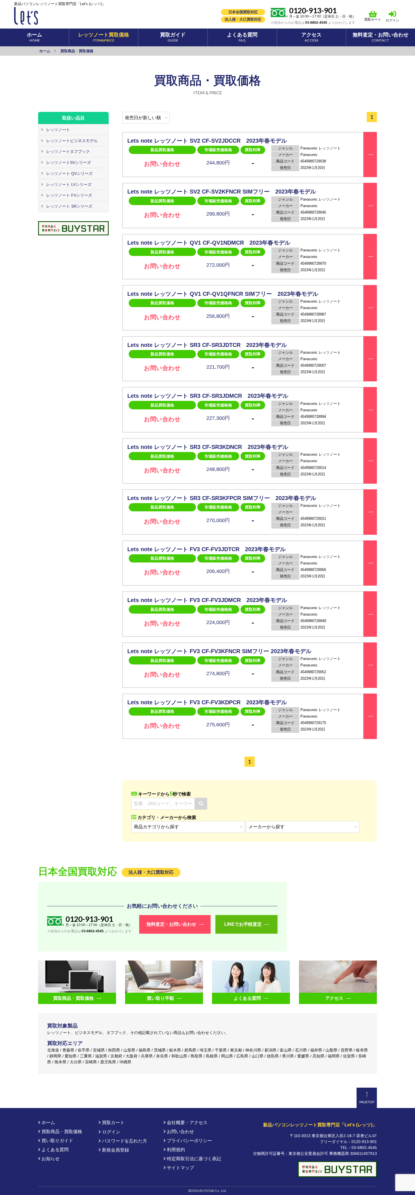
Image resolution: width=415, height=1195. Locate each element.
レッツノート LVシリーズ (68, 184)
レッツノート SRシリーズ (68, 206)
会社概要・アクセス (186, 1122)
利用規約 (175, 1149)
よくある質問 (54, 1149)
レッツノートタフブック (67, 151)
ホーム (47, 1122)
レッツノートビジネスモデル (71, 140)
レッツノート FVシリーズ (68, 195)
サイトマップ (180, 1167)
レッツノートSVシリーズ (68, 162)
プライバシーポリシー (189, 1140)
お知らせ (50, 1158)
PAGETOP (366, 1102)
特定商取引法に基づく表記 (193, 1158)
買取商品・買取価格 (61, 1131)
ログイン (392, 20)
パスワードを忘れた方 (124, 1140)
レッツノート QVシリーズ (69, 173)
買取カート (372, 19)
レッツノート (57, 129)
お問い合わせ (180, 1131)
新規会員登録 (115, 1150)
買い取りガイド (56, 1140)
